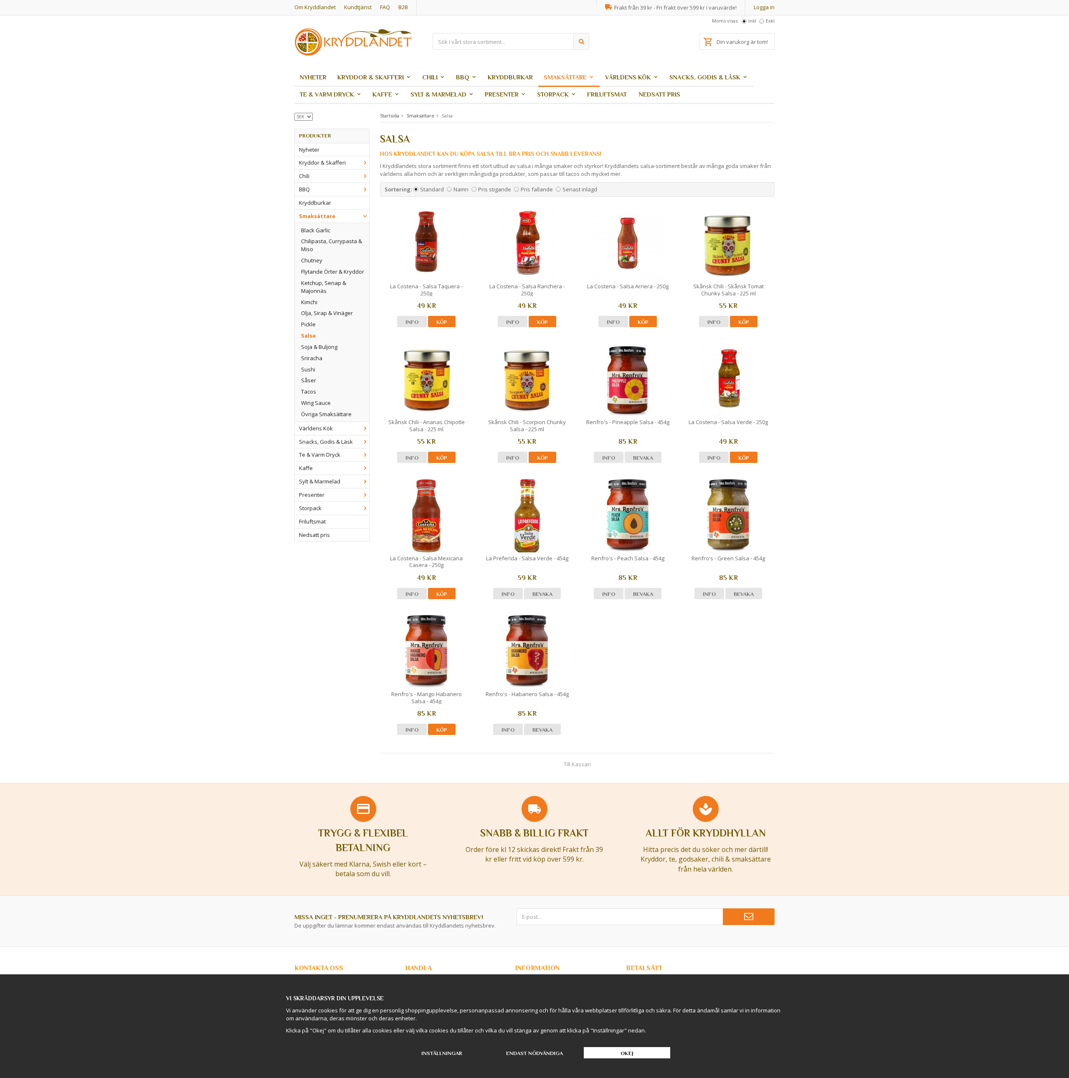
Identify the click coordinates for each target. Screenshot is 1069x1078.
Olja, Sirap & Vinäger (327, 313)
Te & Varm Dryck (327, 94)
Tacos (308, 391)
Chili (430, 77)
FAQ (385, 7)
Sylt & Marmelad (438, 94)
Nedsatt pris (659, 94)
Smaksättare (565, 77)
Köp (441, 322)
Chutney (311, 260)
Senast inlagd (579, 189)
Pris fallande (537, 189)
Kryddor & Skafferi (370, 77)
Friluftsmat (607, 94)
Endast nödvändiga (534, 1053)
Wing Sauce (316, 403)
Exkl (770, 21)
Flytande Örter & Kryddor (332, 271)
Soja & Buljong (319, 347)
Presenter (502, 94)
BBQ (462, 77)
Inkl (752, 21)
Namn (461, 189)
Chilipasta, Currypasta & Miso (331, 245)
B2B (403, 7)
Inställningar (441, 1053)
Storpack (553, 94)
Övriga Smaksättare (326, 414)
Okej (627, 1053)
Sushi (308, 369)
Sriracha (311, 358)
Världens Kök (628, 77)
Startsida (389, 115)
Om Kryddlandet (315, 7)
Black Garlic (315, 230)
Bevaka (643, 458)
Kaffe (382, 94)
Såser (308, 380)
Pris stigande (494, 189)
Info (411, 322)
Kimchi (309, 302)
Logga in (764, 7)
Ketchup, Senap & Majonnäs (323, 287)
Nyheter (313, 77)
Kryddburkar (510, 77)
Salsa (308, 335)
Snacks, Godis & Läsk (704, 77)
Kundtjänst (358, 7)
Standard (432, 189)
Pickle (308, 324)
